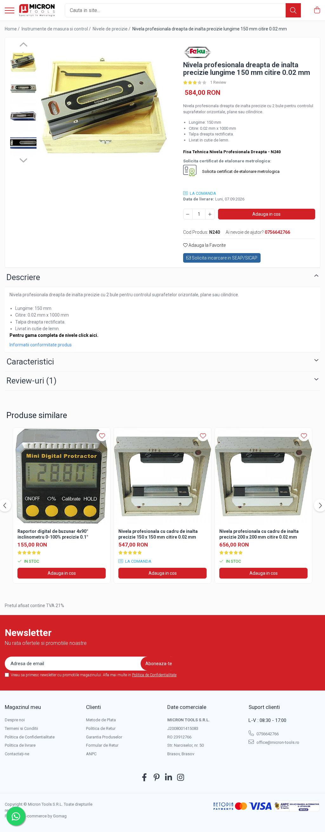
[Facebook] (144, 777)
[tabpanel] (103, 105)
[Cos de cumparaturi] (317, 10)
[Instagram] (180, 777)
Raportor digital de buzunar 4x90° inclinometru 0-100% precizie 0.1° (52, 534)
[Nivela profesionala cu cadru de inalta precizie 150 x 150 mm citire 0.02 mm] (162, 476)
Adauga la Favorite (207, 245)
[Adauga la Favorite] (102, 435)
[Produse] (9, 11)
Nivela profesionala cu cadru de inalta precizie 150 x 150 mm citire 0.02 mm (158, 534)
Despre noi (15, 719)
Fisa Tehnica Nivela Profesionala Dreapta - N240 (232, 151)
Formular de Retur (102, 745)
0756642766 (267, 733)
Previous (23, 45)
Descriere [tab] (23, 277)
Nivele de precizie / (112, 28)
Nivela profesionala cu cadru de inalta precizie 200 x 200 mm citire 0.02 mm (259, 534)
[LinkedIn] (168, 777)
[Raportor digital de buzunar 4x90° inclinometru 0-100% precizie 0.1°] (61, 476)
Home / (13, 28)
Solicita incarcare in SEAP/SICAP (224, 257)
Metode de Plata (101, 719)
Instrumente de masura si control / (57, 28)
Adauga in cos (266, 214)
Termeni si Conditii (21, 728)
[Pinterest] (156, 777)
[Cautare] (293, 10)
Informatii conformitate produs (41, 344)
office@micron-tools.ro (277, 742)
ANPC (91, 753)
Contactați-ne (17, 753)
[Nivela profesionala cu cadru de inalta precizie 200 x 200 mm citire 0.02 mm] (263, 476)
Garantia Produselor (104, 737)
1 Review (218, 82)
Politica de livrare (20, 745)
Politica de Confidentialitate (154, 675)
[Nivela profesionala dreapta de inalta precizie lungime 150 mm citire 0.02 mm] (103, 105)
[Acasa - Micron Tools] (37, 10)
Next (23, 159)
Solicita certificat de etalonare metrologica (240, 171)
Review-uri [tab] (31, 380)
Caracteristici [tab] (30, 361)
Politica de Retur (101, 728)
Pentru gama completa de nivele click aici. (54, 335)
